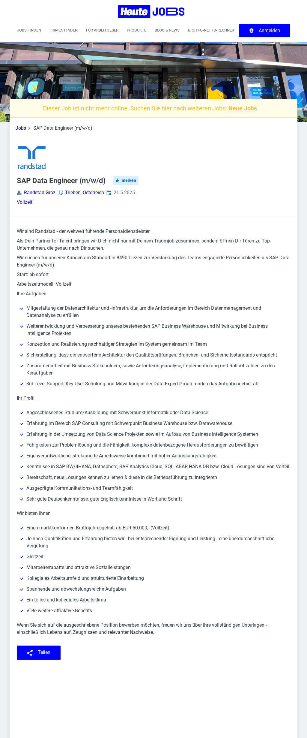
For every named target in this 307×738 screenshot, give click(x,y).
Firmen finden (63, 30)
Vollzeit (24, 202)
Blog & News (167, 30)
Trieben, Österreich (84, 192)
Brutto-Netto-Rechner (211, 30)
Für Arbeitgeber (102, 30)
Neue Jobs (242, 108)
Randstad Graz (39, 192)
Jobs (21, 128)
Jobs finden (29, 30)
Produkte (136, 30)
